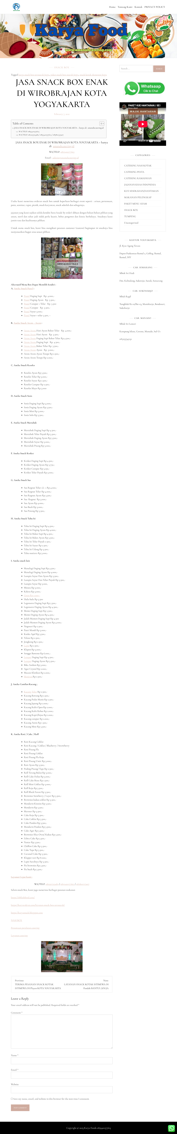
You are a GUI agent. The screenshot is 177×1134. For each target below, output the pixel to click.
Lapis (26, 645)
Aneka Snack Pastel (23, 288)
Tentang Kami (125, 6)
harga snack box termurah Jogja (33, 74)
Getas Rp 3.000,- (32, 595)
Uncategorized (131, 222)
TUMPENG (130, 216)
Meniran (28, 676)
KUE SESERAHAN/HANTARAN (141, 190)
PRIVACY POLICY (155, 6)
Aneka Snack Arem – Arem (27, 322)
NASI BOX (16, 920)
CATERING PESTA (134, 171)
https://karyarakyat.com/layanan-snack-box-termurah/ (38, 905)
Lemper (27, 657)
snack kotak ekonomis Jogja (93, 74)
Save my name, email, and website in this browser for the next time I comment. (51, 1098)
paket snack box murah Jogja (64, 74)
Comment (16, 1012)
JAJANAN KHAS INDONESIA (140, 184)
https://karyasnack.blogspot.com (27, 912)
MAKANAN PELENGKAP (137, 197)
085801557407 (82, 884)
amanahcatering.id (63, 146)
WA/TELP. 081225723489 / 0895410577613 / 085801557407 (41, 135)
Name (14, 1055)
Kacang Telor (30, 691)
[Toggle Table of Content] (100, 123)
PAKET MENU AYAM (135, 203)
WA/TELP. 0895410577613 (29, 131)
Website (15, 1084)
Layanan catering (19, 935)
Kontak (138, 6)
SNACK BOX (61, 67)
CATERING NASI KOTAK (138, 165)
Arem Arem (30, 330)
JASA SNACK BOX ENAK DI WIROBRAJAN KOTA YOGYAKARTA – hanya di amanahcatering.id (59, 127)
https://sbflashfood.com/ (23, 897)
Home (112, 6)
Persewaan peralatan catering (25, 927)
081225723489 (52, 884)
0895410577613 (67, 151)
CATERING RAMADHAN (138, 178)
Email (14, 1069)
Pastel (27, 296)
